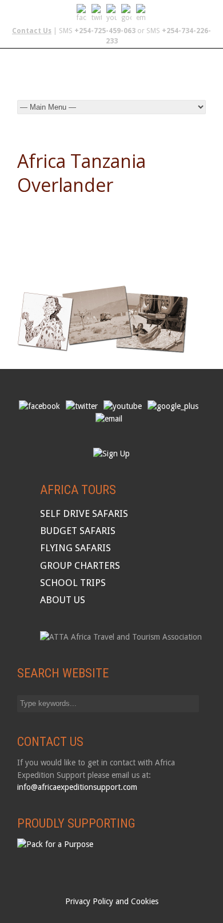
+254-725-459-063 (105, 31)
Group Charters (80, 565)
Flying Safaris (75, 547)
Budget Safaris (78, 530)
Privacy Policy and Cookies (111, 901)
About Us (62, 599)
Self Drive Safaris (84, 513)
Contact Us (31, 31)
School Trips (73, 582)
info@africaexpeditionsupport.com (77, 787)
